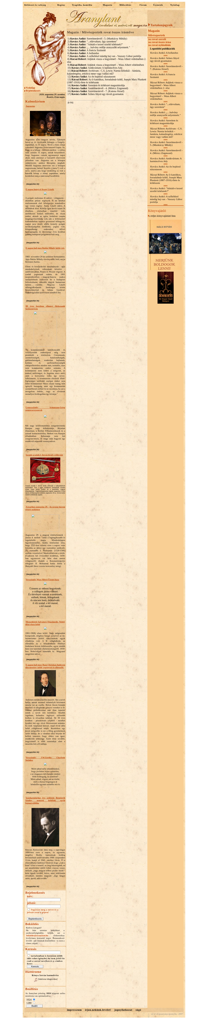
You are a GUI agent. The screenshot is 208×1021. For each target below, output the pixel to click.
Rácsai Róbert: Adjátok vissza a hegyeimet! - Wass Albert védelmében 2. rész (166, 85)
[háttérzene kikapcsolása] (47, 979)
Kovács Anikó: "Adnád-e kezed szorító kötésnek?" (166, 189)
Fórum (143, 5)
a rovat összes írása (160, 42)
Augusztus (30, 106)
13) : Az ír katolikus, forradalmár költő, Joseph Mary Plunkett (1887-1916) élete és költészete (106, 81)
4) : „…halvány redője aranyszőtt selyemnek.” (98, 47)
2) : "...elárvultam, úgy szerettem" (92, 41)
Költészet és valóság (35, 5)
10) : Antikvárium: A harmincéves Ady (94, 67)
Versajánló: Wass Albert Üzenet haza (42, 579)
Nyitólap (175, 5)
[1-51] (70, 102)
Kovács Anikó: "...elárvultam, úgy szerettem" (165, 105)
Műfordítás (125, 5)
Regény (61, 5)
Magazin (107, 5)
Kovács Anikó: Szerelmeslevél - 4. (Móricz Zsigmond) (166, 151)
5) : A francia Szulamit (86, 50)
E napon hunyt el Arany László (40, 189)
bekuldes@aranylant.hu (37, 935)
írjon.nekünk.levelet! (98, 1009)
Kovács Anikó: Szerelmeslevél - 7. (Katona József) (166, 67)
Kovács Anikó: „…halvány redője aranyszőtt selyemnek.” (165, 113)
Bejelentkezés (33, 90)
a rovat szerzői (158, 39)
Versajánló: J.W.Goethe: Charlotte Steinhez (45, 758)
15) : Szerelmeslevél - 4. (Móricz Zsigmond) (97, 88)
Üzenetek (158, 5)
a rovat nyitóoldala (160, 45)
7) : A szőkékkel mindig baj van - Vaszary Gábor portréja (104, 56)
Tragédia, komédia (82, 5)
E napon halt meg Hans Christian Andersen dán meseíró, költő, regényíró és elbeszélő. (45, 666)
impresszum (74, 1009)
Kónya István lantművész (45, 975)
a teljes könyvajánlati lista (162, 215)
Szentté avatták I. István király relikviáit (44, 455)
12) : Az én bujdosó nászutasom (91, 76)
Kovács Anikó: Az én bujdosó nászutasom (165, 168)
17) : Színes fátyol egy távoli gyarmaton (95, 94)
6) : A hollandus (83, 53)
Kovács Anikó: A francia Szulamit (162, 75)
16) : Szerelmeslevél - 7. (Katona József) (95, 91)
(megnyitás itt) (32, 184)
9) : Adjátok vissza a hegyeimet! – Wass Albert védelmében (105, 64)
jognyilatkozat (123, 1009)
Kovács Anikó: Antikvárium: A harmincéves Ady (166, 160)
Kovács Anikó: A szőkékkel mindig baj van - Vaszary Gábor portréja (166, 199)
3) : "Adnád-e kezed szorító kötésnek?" (95, 44)
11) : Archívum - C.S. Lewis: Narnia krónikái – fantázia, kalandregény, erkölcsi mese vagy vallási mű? (104, 72)
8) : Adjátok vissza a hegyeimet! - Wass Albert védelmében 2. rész (106, 60)
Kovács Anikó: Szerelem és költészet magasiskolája (164, 122)
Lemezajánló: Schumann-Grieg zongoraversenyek (45, 408)
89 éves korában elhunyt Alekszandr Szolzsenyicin (45, 307)
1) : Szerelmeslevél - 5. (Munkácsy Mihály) (97, 38)
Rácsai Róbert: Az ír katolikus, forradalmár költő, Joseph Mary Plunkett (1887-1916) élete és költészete (166, 178)
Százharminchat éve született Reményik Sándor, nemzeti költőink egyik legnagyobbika (45, 800)
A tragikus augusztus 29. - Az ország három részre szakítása (45, 508)
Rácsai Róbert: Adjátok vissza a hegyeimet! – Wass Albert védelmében (166, 96)
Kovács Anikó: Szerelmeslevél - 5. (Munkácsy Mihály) (166, 143)
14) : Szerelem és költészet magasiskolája (96, 85)
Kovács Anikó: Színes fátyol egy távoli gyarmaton (164, 59)
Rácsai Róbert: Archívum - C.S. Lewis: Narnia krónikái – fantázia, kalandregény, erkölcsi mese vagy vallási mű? (166, 132)
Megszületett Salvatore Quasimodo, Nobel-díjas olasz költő (45, 623)
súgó (138, 1009)
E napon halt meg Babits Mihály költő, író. (45, 248)
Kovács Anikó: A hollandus (164, 52)
